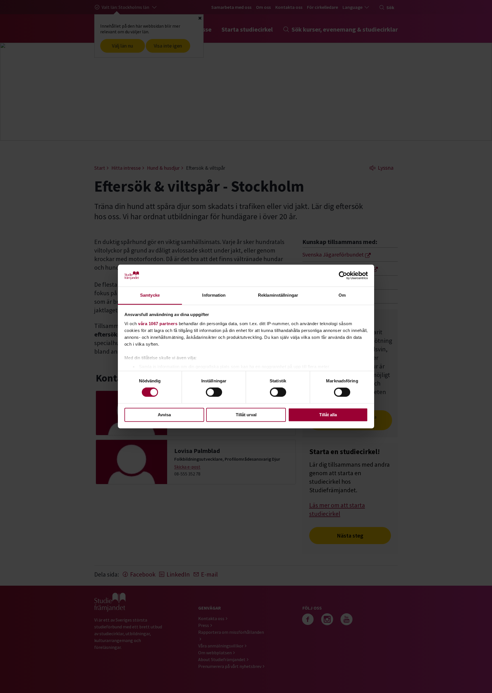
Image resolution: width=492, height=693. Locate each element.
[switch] (214, 392)
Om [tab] (342, 295)
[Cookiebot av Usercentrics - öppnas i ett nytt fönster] (343, 275)
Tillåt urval (246, 414)
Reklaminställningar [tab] (278, 295)
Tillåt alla (328, 414)
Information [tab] (214, 295)
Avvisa (164, 414)
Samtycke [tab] (150, 295)
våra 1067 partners (157, 323)
